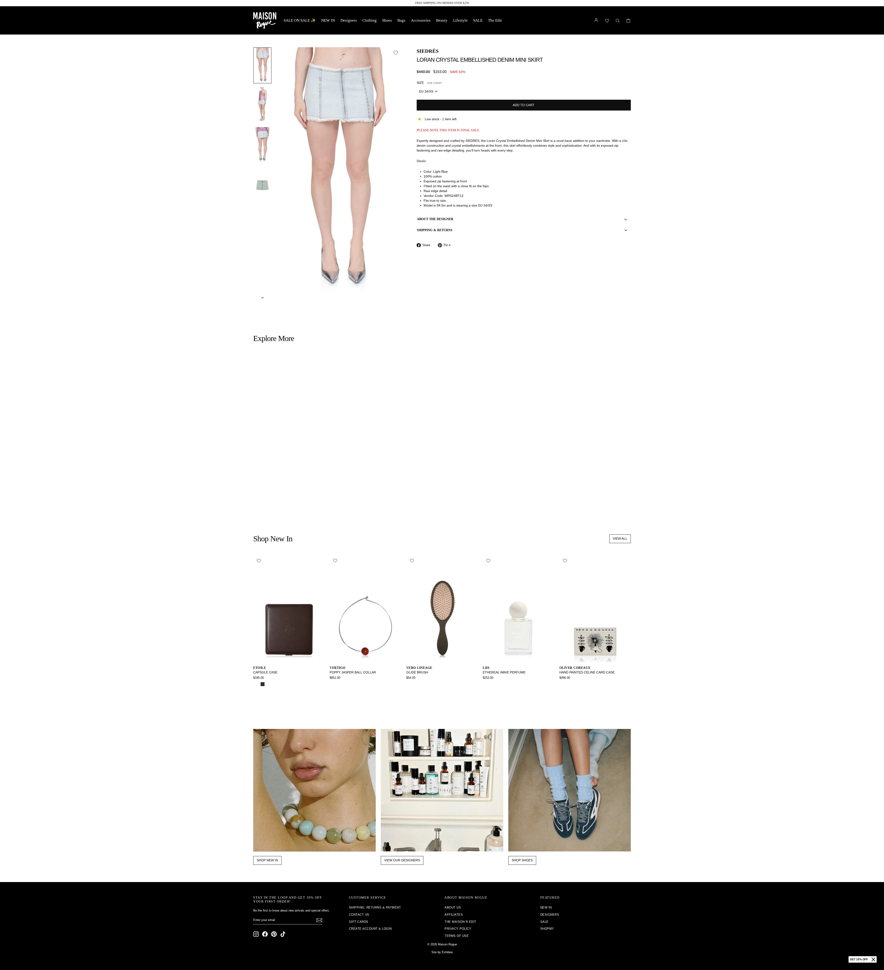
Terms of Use (457, 936)
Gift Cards (358, 921)
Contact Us (359, 914)
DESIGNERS (549, 914)
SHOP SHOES (522, 860)
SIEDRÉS (428, 51)
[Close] (873, 959)
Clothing (369, 20)
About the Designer (435, 219)
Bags (401, 20)
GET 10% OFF (859, 959)
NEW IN (328, 20)
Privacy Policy (458, 928)
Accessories (420, 20)
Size (429, 82)
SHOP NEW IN (267, 860)
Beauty (442, 20)
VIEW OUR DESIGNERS (402, 860)
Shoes (387, 20)
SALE (478, 20)
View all (620, 538)
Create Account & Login (370, 928)
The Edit (495, 20)
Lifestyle (460, 20)
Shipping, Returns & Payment (375, 907)
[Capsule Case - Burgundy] (269, 684)
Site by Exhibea (442, 952)
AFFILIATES (454, 914)
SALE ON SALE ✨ (300, 20)
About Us (453, 907)
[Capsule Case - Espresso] (262, 684)
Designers (348, 20)
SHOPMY (547, 928)
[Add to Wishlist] (395, 52)
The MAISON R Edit (460, 921)
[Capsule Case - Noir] (256, 684)
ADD (298, 485)
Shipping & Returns (434, 230)
